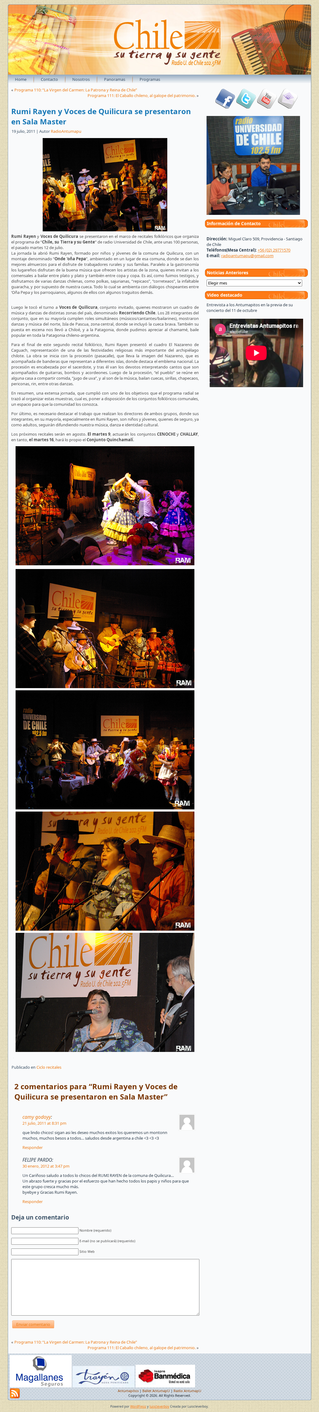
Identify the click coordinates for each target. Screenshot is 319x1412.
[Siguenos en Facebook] (225, 107)
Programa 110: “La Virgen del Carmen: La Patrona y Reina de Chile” (75, 90)
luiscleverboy (159, 1406)
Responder (32, 1147)
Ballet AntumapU (156, 1390)
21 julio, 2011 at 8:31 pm (44, 1123)
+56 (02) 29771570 (274, 250)
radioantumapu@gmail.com (247, 255)
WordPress (138, 1406)
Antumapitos (128, 1390)
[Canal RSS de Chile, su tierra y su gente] (15, 1393)
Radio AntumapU (187, 1390)
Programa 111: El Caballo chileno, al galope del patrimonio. (142, 95)
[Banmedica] (165, 1386)
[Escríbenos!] (288, 107)
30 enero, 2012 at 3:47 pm (45, 1166)
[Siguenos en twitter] (246, 107)
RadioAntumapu (66, 131)
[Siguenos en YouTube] (267, 107)
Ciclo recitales (48, 1067)
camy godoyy (36, 1116)
